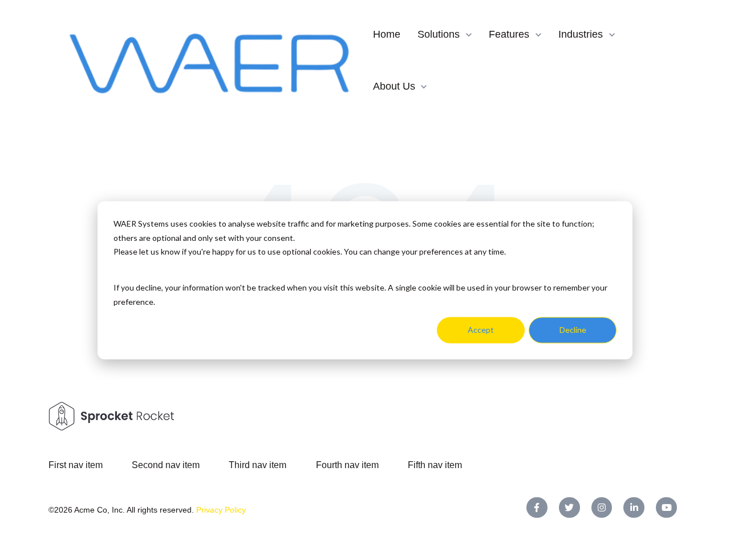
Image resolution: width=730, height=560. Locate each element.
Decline (572, 330)
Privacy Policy (221, 509)
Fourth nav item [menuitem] (347, 465)
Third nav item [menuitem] (257, 465)
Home (386, 34)
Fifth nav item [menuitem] (435, 465)
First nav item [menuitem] (75, 465)
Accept (481, 330)
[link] (210, 60)
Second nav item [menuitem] (166, 465)
